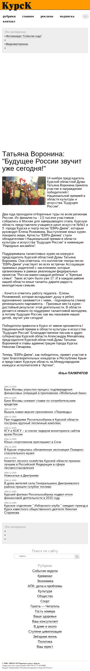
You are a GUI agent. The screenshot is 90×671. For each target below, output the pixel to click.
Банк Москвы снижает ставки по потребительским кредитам (40, 402)
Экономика (45, 581)
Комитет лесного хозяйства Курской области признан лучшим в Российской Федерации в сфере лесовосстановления (42, 464)
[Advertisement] (45, 100)
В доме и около (45, 626)
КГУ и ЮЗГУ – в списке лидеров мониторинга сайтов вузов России (42, 432)
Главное (28, 16)
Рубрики (9, 16)
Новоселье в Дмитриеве (21, 475)
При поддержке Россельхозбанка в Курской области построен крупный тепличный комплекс (41, 421)
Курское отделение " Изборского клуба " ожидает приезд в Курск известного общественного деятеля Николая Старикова (46, 509)
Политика (45, 641)
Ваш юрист (45, 646)
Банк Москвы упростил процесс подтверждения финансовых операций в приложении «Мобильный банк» (45, 391)
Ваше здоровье (45, 616)
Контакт (9, 21)
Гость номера (45, 611)
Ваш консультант (45, 621)
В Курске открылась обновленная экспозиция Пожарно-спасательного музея (44, 451)
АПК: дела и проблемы (45, 586)
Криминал (45, 576)
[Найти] (77, 556)
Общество (45, 596)
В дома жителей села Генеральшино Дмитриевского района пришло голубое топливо (41, 484)
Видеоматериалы (17, 44)
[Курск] (17, 6)
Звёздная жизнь (45, 636)
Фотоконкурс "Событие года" (24, 36)
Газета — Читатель (45, 606)
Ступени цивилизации (45, 631)
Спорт (45, 601)
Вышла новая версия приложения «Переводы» (38, 412)
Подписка (67, 16)
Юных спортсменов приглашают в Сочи (32, 442)
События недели (45, 571)
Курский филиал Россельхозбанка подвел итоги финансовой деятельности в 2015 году (38, 496)
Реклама (47, 16)
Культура (45, 591)
